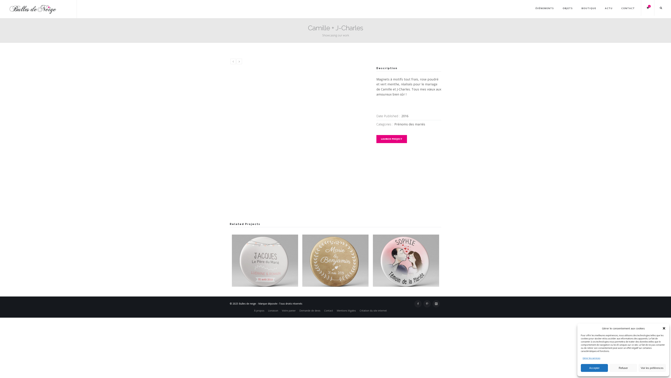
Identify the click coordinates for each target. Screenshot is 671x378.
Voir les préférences (652, 367)
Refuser (623, 367)
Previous (236, 123)
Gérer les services (591, 358)
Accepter (594, 367)
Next (362, 123)
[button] (664, 328)
